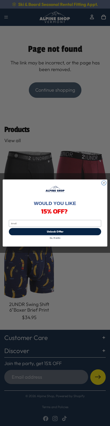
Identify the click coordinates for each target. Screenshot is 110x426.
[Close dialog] (103, 182)
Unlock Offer (55, 232)
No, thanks (55, 237)
